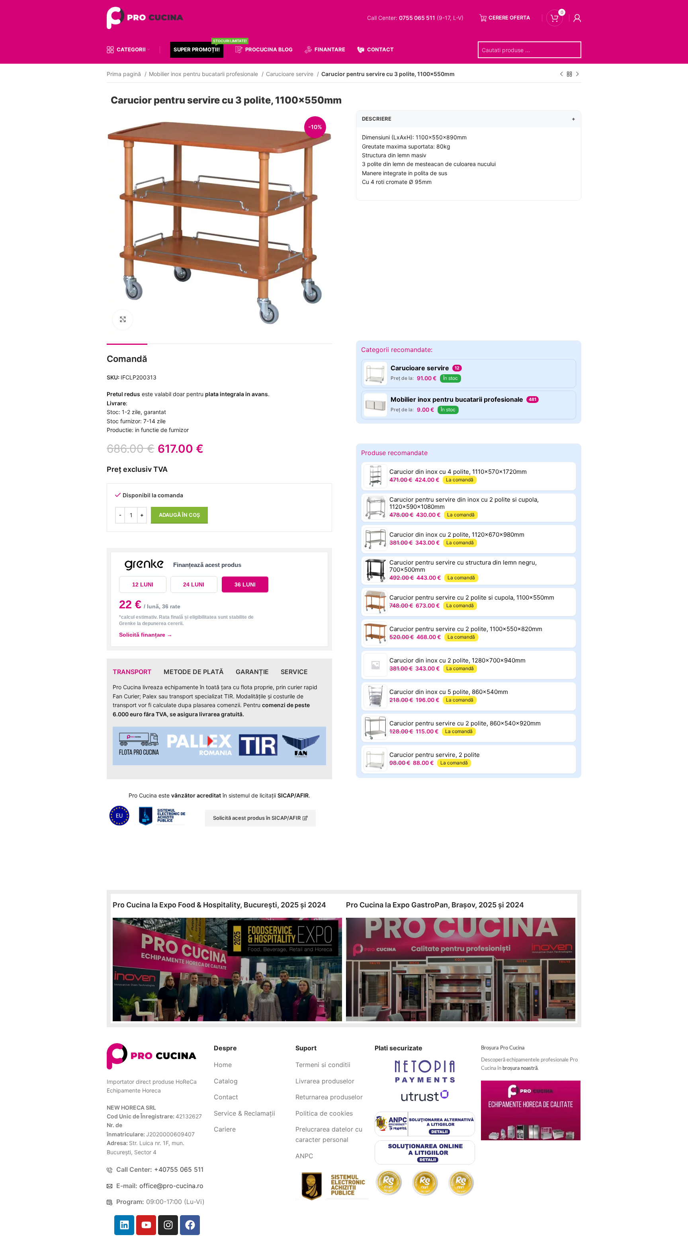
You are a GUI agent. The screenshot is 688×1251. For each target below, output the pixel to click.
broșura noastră (520, 1068)
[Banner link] (227, 969)
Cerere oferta (509, 17)
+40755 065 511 (178, 1169)
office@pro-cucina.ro (171, 1186)
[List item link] (251, 1065)
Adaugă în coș (179, 515)
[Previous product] (561, 74)
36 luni (245, 584)
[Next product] (577, 74)
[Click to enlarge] (123, 320)
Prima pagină (125, 73)
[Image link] (151, 1055)
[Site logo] (146, 17)
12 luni (142, 584)
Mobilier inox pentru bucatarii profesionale (204, 73)
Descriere (468, 118)
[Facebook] (190, 1225)
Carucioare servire (290, 73)
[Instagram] (168, 1225)
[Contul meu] (577, 18)
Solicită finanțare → (145, 634)
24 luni (193, 584)
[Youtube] (146, 1225)
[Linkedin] (124, 1225)
